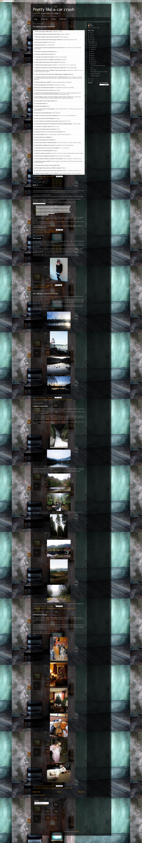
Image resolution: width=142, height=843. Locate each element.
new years (54, 608)
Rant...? (35, 185)
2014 (91, 39)
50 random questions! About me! (44, 26)
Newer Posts (36, 792)
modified (56, 232)
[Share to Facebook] (61, 176)
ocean (56, 399)
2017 (91, 32)
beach (41, 399)
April (92, 57)
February (93, 61)
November (93, 45)
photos (59, 399)
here (81, 173)
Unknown (91, 25)
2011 (91, 81)
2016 (91, 34)
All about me (44, 19)
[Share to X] (59, 176)
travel (64, 608)
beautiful (46, 399)
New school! (37, 238)
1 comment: (50, 397)
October (93, 47)
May (92, 55)
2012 (91, 78)
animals (38, 399)
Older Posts (81, 792)
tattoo (60, 232)
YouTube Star (62, 19)
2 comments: (50, 285)
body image (39, 232)
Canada (49, 399)
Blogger (77, 831)
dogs (45, 788)
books (37, 287)
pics (62, 399)
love (52, 232)
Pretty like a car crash (53, 9)
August (92, 49)
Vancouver (40, 178)
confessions (45, 232)
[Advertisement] (43, 817)
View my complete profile (94, 27)
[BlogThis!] (58, 176)
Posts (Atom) (42, 795)
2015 (91, 37)
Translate (45, 805)
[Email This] (56, 176)
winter (70, 399)
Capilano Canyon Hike (40, 406)
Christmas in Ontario (40, 614)
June (92, 53)
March (92, 59)
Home (35, 19)
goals (49, 232)
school (41, 287)
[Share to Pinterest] (62, 176)
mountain (49, 608)
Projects (53, 19)
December (93, 43)
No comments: (50, 176)
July (92, 51)
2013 (91, 41)
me (37, 178)
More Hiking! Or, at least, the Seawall (45, 293)
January (92, 63)
